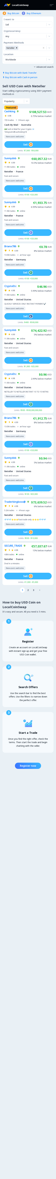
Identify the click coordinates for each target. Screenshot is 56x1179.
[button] (16, 48)
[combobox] (5, 36)
